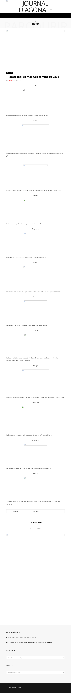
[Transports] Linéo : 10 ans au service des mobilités (21, 637)
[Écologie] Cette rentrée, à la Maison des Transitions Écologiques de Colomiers (29, 642)
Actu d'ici (10, 72)
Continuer (35, 511)
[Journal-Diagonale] (35, 6)
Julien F (10, 80)
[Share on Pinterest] (59, 511)
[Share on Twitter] (54, 511)
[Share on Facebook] (52, 511)
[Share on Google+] (57, 511)
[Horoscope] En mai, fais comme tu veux (32, 77)
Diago (32, 529)
